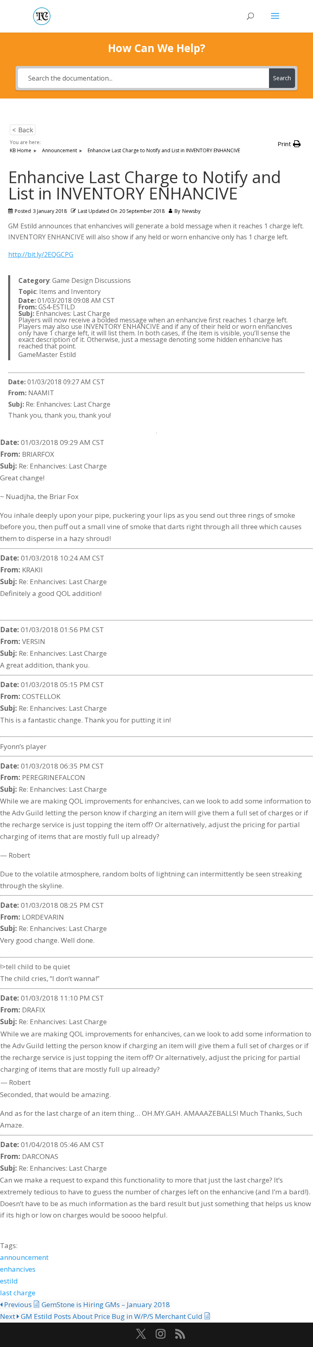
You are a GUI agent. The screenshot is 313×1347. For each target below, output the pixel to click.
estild (9, 1281)
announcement (24, 1257)
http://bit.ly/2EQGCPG (40, 254)
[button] (289, 143)
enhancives (17, 1269)
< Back (22, 130)
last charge (17, 1292)
